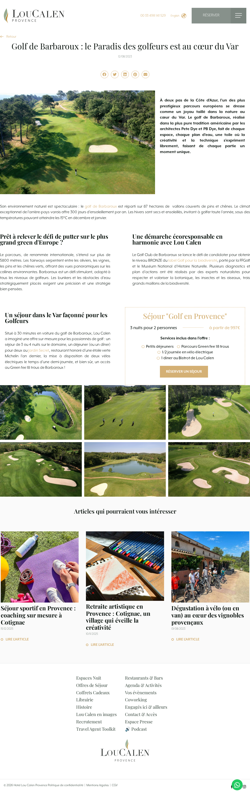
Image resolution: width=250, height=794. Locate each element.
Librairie (84, 700)
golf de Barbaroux (101, 206)
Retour (11, 37)
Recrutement (89, 722)
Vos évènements (140, 692)
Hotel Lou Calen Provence (30, 785)
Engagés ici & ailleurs (146, 707)
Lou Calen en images (96, 714)
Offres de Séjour (92, 685)
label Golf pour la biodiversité (192, 260)
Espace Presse (139, 722)
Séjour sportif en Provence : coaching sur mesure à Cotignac (38, 615)
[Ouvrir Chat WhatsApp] (237, 784)
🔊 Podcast (136, 729)
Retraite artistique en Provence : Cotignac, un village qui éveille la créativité (118, 616)
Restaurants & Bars (144, 678)
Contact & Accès (141, 714)
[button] (104, 74)
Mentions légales (97, 785)
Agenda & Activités (143, 685)
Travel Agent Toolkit (95, 729)
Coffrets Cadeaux (93, 692)
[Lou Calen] (34, 15)
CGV (115, 785)
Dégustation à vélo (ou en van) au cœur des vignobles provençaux (207, 615)
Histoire (84, 707)
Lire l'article (17, 639)
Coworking (136, 700)
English (175, 15)
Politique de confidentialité (65, 785)
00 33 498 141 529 (153, 16)
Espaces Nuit (88, 678)
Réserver (211, 15)
